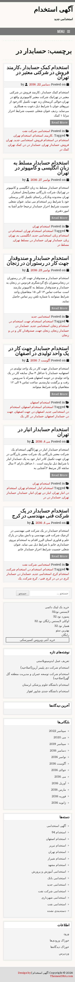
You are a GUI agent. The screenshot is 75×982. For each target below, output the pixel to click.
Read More (59, 123)
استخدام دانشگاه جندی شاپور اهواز (48, 691)
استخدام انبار (45, 488)
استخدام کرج (61, 574)
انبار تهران (58, 492)
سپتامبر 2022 (57, 731)
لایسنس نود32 (60, 611)
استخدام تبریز (57, 845)
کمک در (64, 149)
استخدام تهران (22, 135)
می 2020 (60, 737)
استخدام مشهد (57, 865)
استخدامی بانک (57, 878)
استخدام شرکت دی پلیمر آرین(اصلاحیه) (44, 667)
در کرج (50, 578)
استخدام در (62, 140)
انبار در (47, 492)
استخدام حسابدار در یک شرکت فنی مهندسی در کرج (40, 513)
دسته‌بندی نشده (56, 910)
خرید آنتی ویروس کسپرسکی (37, 639)
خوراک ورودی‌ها (59, 940)
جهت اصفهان (22, 411)
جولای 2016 (58, 770)
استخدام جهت (33, 321)
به (18, 235)
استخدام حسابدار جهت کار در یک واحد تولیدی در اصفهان (39, 351)
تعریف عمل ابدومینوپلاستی (52, 661)
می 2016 (60, 776)
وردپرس (64, 953)
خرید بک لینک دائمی (57, 607)
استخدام (38, 135)
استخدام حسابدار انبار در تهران (43, 432)
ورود (66, 933)
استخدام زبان (61, 235)
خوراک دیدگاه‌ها (59, 946)
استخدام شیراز (57, 858)
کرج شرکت (30, 578)
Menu (61, 31)
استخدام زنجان (60, 325)
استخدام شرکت (16, 569)
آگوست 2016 (57, 763)
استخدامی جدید (23, 140)
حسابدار (23, 492)
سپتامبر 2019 (57, 744)
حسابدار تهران (50, 144)
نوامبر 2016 (58, 757)
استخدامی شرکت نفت (36, 131)
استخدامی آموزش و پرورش (49, 871)
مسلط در (63, 244)
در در (59, 578)
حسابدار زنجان (60, 330)
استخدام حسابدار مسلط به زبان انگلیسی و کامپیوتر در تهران (41, 168)
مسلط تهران (21, 240)
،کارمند (49, 135)
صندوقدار (28, 330)
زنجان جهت (43, 330)
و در (13, 330)
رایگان (65, 635)
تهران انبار (35, 492)
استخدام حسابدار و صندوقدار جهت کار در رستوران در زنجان (38, 260)
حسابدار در (34, 144)
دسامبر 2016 (58, 750)
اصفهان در (38, 411)
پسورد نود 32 (61, 616)
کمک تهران (15, 144)
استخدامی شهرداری (53, 897)
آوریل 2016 (59, 783)
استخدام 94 (59, 832)
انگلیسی (26, 235)
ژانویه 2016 (58, 802)
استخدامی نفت (57, 904)
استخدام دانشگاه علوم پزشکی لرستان (45, 684)
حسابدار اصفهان (55, 416)
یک (22, 416)
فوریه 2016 (59, 796)
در (24, 144)
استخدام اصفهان (40, 402)
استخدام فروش (44, 140)
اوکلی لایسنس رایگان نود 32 (51, 621)
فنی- (42, 578)
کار (19, 330)
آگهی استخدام (53, 9)
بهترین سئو (62, 630)
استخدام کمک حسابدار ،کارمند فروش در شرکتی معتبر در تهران (38, 72)
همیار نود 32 (61, 625)
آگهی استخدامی (56, 825)
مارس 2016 (58, 789)
